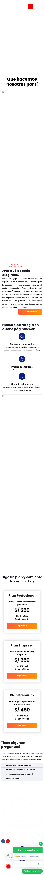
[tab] (22, 765)
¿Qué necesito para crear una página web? (20, 769)
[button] (30, 7)
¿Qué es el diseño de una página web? (19, 765)
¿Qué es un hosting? (12, 778)
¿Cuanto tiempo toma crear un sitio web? (19, 774)
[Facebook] (3, 841)
